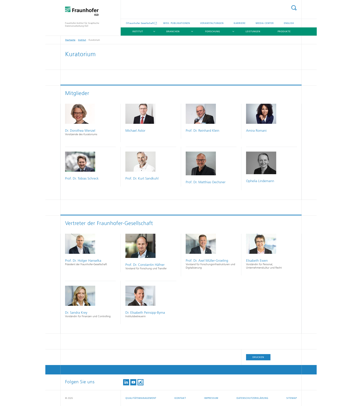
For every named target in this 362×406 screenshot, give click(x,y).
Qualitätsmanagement (140, 398)
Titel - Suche (294, 8)
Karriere (239, 23)
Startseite (70, 40)
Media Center (265, 23)
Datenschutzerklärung (252, 398)
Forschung (212, 31)
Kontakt (180, 398)
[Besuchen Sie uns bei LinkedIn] (126, 382)
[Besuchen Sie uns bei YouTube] (133, 382)
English (289, 23)
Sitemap (291, 398)
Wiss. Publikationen (176, 23)
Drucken (258, 357)
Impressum (211, 398)
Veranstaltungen (212, 23)
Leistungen (253, 31)
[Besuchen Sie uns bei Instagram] (140, 382)
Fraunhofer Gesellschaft (141, 23)
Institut (137, 31)
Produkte (284, 31)
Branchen (173, 31)
